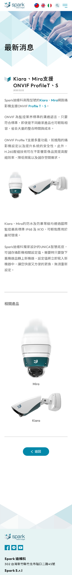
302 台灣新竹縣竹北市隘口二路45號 (30, 564)
